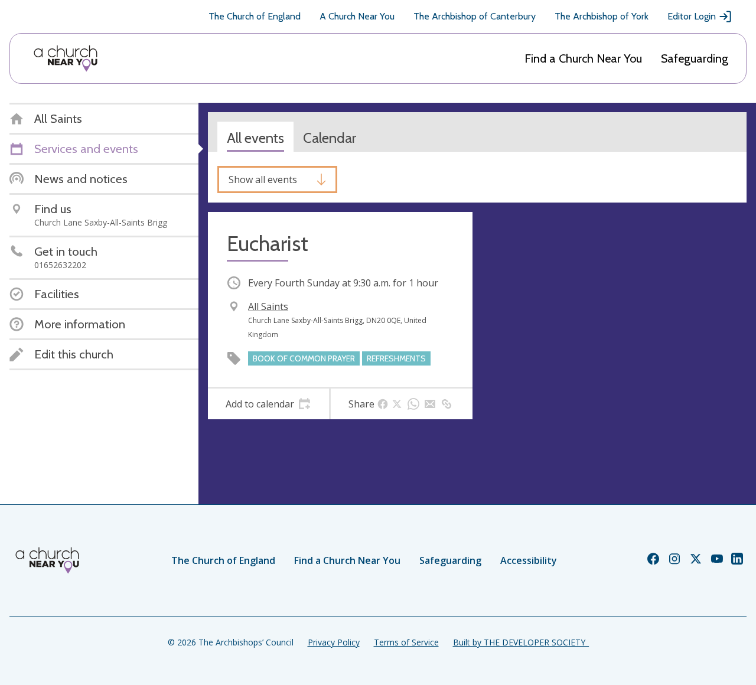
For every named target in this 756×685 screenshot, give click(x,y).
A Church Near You (357, 16)
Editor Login (691, 16)
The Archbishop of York (602, 16)
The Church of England (254, 16)
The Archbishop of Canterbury (474, 16)
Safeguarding (694, 58)
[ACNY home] (65, 58)
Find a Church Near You (583, 58)
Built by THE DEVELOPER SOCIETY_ (521, 642)
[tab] (268, 404)
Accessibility (528, 560)
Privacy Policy (334, 642)
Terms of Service (406, 642)
